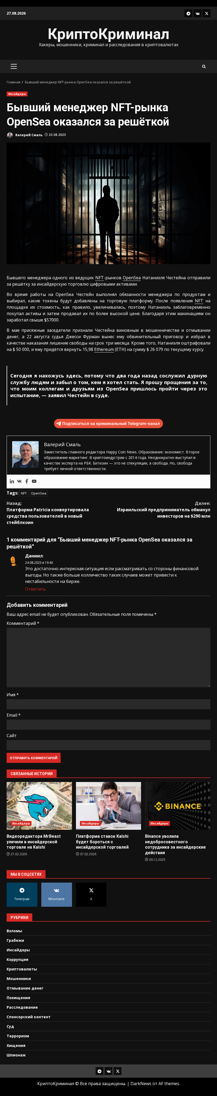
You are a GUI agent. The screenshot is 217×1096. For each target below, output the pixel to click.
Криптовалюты (22, 969)
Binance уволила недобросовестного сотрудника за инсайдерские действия (177, 806)
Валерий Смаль (29, 134)
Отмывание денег (25, 988)
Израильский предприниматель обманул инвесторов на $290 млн (163, 509)
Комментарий (23, 623)
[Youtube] (34, 481)
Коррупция (17, 959)
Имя (13, 695)
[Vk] (19, 481)
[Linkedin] (12, 481)
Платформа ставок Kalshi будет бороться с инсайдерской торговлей (108, 806)
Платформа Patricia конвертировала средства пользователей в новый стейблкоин (48, 512)
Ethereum (104, 349)
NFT (99, 278)
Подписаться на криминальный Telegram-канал (111, 423)
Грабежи (15, 940)
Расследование (22, 1007)
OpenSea (132, 278)
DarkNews (140, 1083)
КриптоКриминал (108, 34)
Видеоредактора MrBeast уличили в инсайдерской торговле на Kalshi (39, 806)
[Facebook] (26, 481)
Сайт (12, 735)
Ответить (35, 589)
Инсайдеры (17, 94)
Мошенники (19, 978)
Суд (10, 1026)
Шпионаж (16, 1055)
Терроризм (18, 1035)
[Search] (204, 66)
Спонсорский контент (29, 1016)
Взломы (14, 930)
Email (14, 715)
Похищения (18, 997)
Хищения (16, 1045)
